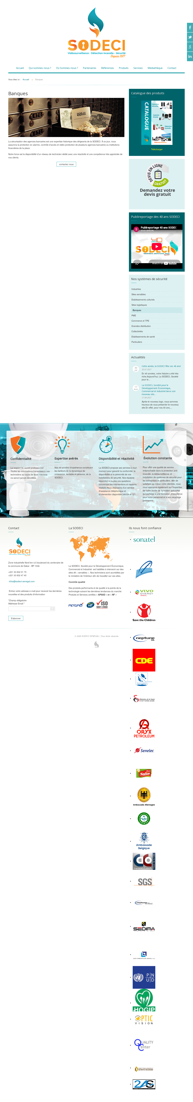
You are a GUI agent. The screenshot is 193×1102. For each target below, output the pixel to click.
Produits (123, 68)
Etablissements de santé (143, 336)
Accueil (20, 68)
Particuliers (136, 341)
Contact (172, 68)
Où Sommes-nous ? (67, 68)
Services (138, 68)
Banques (137, 310)
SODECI (96, 644)
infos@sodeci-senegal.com (22, 581)
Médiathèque (155, 68)
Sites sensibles (138, 294)
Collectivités (137, 331)
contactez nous (66, 164)
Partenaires (89, 68)
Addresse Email (16, 603)
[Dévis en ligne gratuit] (156, 179)
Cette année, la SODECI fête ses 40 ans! (161, 366)
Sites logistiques (139, 304)
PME (133, 315)
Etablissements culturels (143, 299)
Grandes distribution (141, 326)
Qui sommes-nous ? (40, 68)
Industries (136, 288)
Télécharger (157, 149)
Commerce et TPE (140, 320)
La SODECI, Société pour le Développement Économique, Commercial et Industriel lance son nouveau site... (159, 390)
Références (107, 68)
